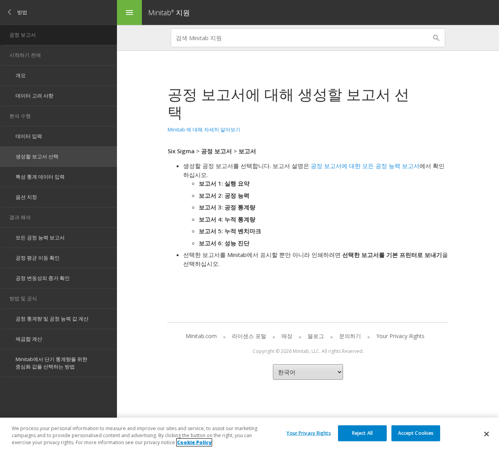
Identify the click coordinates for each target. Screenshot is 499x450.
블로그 (316, 336)
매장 (286, 336)
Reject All (362, 432)
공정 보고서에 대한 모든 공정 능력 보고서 (365, 166)
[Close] (486, 434)
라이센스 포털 (249, 336)
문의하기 (350, 336)
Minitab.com (201, 336)
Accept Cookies (416, 432)
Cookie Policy (194, 442)
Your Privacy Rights (309, 432)
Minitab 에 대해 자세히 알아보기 (204, 129)
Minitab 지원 (169, 12)
